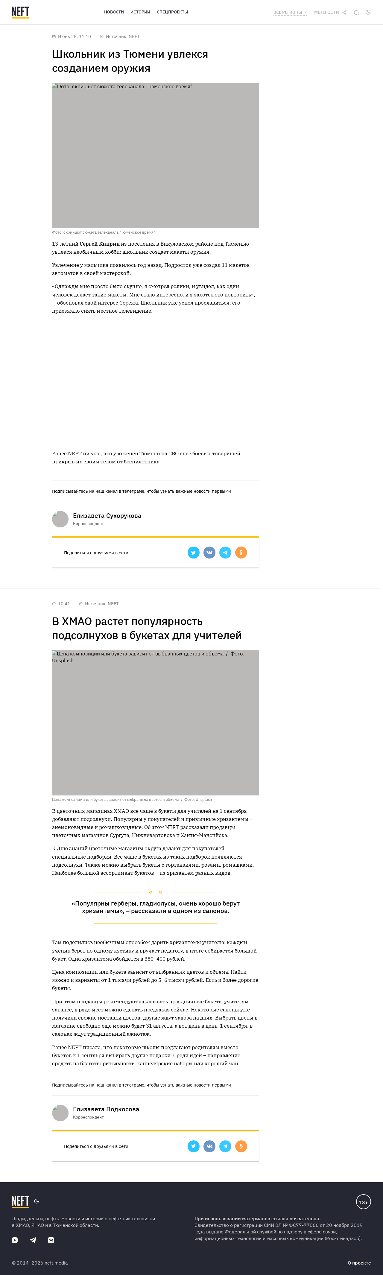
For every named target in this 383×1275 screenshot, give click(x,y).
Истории (140, 12)
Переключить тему (368, 12)
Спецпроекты (172, 12)
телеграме (133, 491)
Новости (114, 12)
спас (185, 453)
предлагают (176, 1047)
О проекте (359, 1263)
